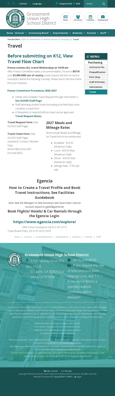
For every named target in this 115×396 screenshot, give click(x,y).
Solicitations (95, 87)
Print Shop (94, 77)
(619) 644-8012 (51, 343)
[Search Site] (92, 3)
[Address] (8, 4)
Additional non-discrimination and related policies (57, 329)
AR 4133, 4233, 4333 (40, 231)
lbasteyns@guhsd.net (81, 356)
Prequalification (97, 72)
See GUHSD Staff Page (28, 100)
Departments (60, 32)
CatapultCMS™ (59, 376)
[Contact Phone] (14, 4)
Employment (103, 20)
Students (77, 32)
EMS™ (70, 376)
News (65, 20)
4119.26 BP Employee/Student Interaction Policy (57, 326)
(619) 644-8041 (49, 349)
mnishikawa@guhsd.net (70, 343)
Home (10, 32)
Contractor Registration (98, 67)
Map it (35, 283)
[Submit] (104, 4)
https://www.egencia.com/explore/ (44, 221)
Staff (78, 3)
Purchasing (65, 39)
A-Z (66, 371)
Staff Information (98, 82)
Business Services (51, 39)
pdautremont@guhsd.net (68, 349)
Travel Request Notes (28, 116)
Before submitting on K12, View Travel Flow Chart (40, 58)
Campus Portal (65, 3)
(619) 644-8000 (84, 260)
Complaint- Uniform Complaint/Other (57, 333)
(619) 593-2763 (63, 356)
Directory (78, 20)
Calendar (90, 20)
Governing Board (38, 32)
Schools (23, 3)
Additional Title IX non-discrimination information (57, 323)
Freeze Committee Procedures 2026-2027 (32, 90)
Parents (91, 32)
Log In (78, 376)
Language (37, 3)
